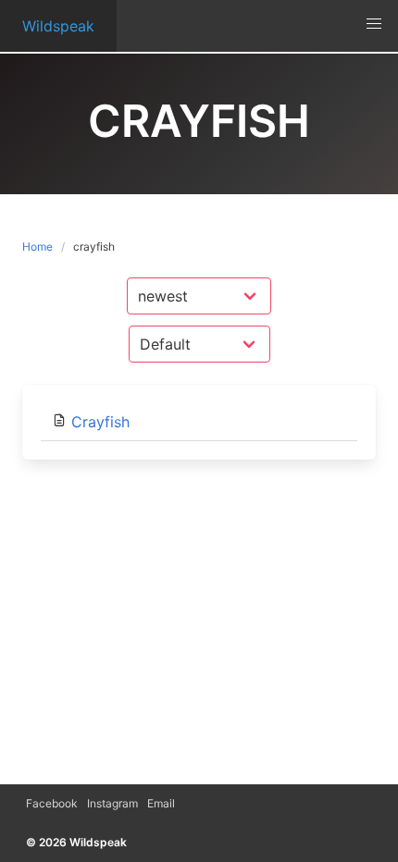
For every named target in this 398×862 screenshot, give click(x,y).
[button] (374, 24)
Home (37, 246)
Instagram (112, 803)
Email (161, 803)
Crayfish (100, 422)
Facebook (52, 803)
